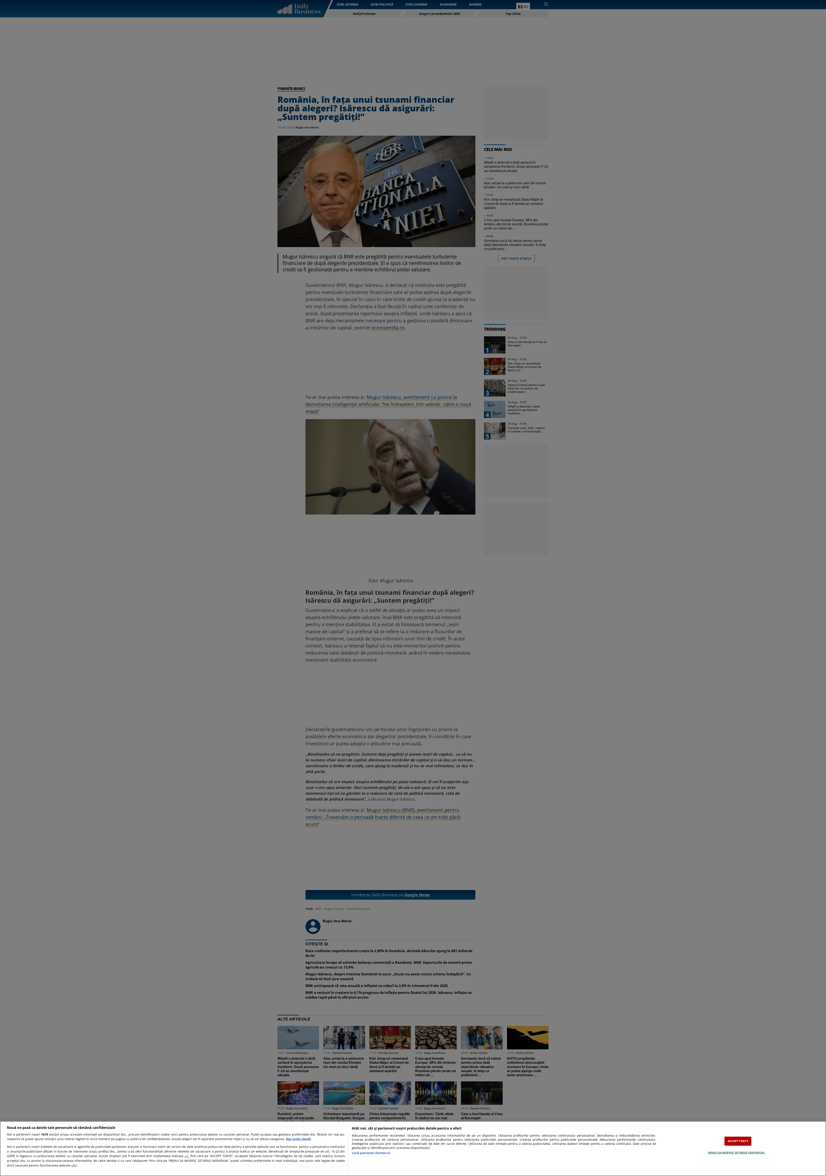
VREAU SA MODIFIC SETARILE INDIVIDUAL (736, 1152)
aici (186, 1156)
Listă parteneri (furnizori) (371, 1153)
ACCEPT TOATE (738, 1141)
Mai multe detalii (298, 1139)
